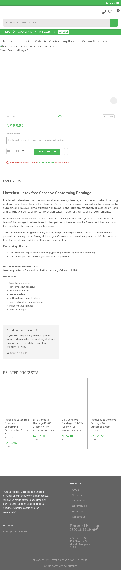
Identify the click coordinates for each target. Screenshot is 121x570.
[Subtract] (8, 151)
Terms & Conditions (63, 560)
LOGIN (114, 2)
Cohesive (63, 31)
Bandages (45, 31)
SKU (8, 116)
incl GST (109, 116)
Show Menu (5, 11)
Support (83, 560)
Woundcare (25, 31)
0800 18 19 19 (104, 11)
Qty (23, 151)
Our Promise (79, 505)
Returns (77, 495)
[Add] (17, 151)
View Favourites (110, 11)
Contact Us (79, 516)
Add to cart (48, 151)
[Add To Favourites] (66, 151)
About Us (78, 511)
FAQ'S (76, 489)
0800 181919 (45, 162)
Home (7, 31)
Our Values (78, 500)
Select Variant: (14, 133)
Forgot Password (16, 531)
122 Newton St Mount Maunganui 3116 (80, 544)
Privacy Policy (41, 560)
